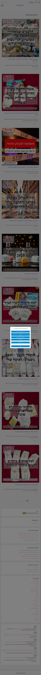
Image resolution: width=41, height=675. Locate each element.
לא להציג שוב (20, 342)
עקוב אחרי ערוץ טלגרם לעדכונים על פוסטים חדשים (20, 334)
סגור (20, 346)
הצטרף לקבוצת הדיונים (20, 331)
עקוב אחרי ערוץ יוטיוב (20, 337)
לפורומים (20, 339)
